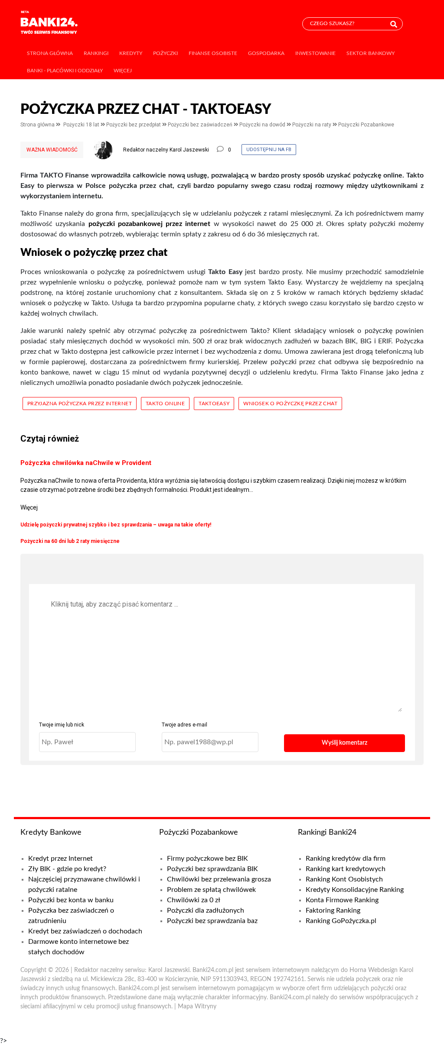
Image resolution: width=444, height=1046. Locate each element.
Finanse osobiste (213, 53)
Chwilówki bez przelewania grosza (219, 879)
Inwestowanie (315, 53)
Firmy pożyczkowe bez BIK (207, 858)
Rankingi (96, 53)
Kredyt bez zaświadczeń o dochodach (85, 931)
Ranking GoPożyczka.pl (341, 920)
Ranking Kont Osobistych (344, 879)
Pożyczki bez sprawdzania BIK (212, 868)
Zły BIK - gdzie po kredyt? (67, 868)
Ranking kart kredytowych (345, 868)
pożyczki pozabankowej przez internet (149, 223)
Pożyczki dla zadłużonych (205, 910)
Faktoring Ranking (333, 910)
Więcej (123, 70)
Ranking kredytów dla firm (345, 858)
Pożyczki (165, 53)
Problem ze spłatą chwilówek (211, 889)
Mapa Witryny (197, 1007)
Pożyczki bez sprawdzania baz (212, 920)
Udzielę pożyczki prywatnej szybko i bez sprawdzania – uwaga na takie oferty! (115, 525)
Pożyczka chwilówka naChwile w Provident (85, 463)
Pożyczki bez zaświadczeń (201, 125)
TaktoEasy (214, 403)
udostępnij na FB (268, 149)
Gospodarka (266, 53)
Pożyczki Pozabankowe (366, 125)
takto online (165, 403)
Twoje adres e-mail (184, 725)
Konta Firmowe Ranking (342, 900)
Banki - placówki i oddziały (65, 70)
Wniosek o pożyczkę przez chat (290, 403)
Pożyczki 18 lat (82, 125)
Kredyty (130, 53)
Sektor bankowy (370, 53)
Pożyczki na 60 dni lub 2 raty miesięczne (70, 541)
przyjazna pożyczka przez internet (79, 403)
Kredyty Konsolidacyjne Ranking (355, 889)
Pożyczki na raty (312, 125)
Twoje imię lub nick (61, 725)
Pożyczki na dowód (263, 125)
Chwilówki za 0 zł (193, 900)
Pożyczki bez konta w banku (71, 900)
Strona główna (50, 53)
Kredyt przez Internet (60, 858)
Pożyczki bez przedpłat (134, 125)
